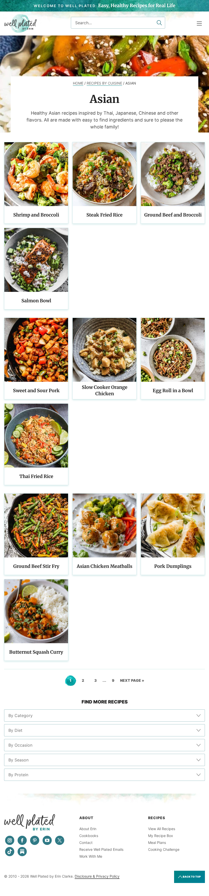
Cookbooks (88, 835)
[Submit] (159, 22)
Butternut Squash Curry (36, 652)
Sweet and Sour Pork (36, 390)
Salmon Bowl (36, 301)
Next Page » (132, 682)
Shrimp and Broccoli (36, 215)
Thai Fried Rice (36, 476)
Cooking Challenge (163, 849)
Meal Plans (157, 842)
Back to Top (191, 876)
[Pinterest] (34, 840)
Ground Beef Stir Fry (36, 566)
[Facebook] (22, 840)
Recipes (156, 818)
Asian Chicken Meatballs (104, 566)
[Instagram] (9, 840)
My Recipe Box (160, 835)
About (86, 818)
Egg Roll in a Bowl (173, 390)
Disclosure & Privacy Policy (97, 876)
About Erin (87, 829)
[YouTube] (47, 840)
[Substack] (22, 851)
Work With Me (90, 856)
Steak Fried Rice (104, 215)
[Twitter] (59, 840)
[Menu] (199, 23)
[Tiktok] (9, 851)
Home (78, 83)
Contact (86, 842)
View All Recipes (161, 829)
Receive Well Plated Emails (101, 849)
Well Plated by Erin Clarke (20, 23)
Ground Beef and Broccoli (173, 215)
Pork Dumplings (172, 566)
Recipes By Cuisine (104, 83)
